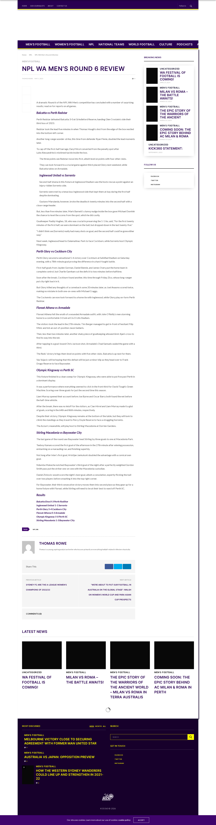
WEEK (91, 726)
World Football (142, 44)
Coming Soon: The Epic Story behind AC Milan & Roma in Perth (175, 135)
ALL (104, 726)
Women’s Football (69, 44)
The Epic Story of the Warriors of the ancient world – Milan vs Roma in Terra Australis (129, 687)
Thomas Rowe (27, 78)
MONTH (98, 726)
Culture (165, 44)
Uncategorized (170, 69)
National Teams (111, 44)
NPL (91, 44)
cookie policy (124, 820)
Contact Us (62, 6)
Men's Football (31, 61)
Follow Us (182, 6)
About (50, 6)
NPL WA (35, 529)
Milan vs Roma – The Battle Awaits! (174, 95)
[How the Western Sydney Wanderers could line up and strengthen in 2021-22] (28, 774)
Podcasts (185, 44)
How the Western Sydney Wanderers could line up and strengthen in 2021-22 (69, 775)
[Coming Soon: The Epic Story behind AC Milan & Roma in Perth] (152, 133)
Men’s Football (38, 44)
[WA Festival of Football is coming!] (152, 76)
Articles (204, 44)
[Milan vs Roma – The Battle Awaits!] (152, 95)
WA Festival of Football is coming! (173, 76)
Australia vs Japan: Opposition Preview (59, 757)
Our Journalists (37, 6)
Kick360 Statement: (166, 148)
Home (24, 6)
